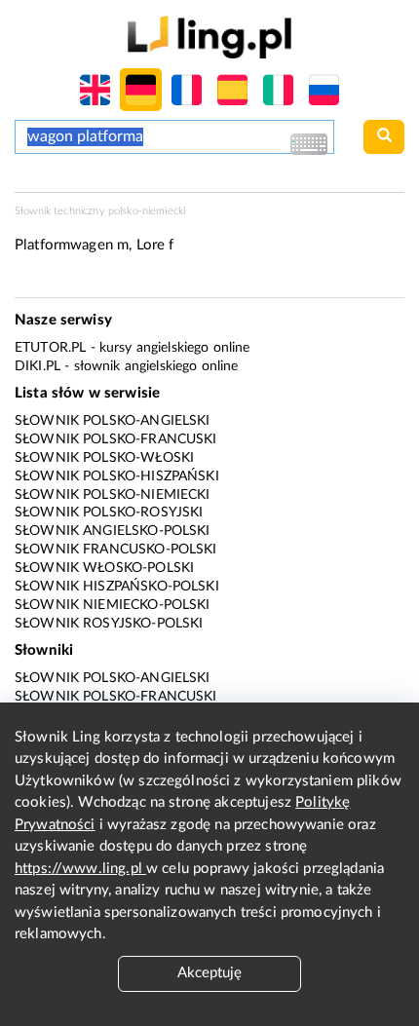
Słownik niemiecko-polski (112, 605)
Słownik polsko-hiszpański (117, 476)
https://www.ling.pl (80, 868)
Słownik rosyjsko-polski (109, 623)
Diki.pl (37, 366)
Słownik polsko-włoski (104, 458)
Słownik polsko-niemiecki (112, 495)
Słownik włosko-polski (104, 568)
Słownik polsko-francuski (116, 439)
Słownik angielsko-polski (112, 531)
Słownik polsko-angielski (112, 421)
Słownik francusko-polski (116, 549)
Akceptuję (209, 973)
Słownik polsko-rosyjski (109, 512)
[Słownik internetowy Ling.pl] (209, 36)
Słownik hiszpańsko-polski (117, 586)
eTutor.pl (50, 348)
